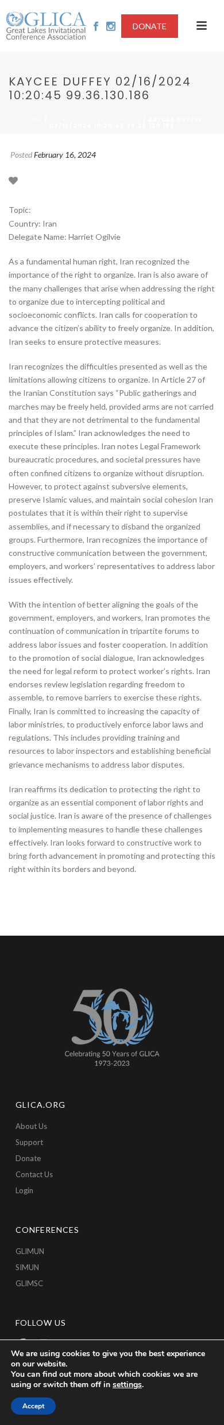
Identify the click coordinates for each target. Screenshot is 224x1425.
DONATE (150, 26)
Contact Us (34, 1174)
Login (24, 1190)
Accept (33, 1406)
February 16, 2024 (65, 154)
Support (29, 1142)
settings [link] (127, 1384)
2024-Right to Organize (95, 119)
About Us (31, 1126)
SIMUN (27, 1267)
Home (32, 119)
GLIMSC (29, 1283)
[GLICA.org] (46, 26)
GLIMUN (30, 1251)
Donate (28, 1158)
